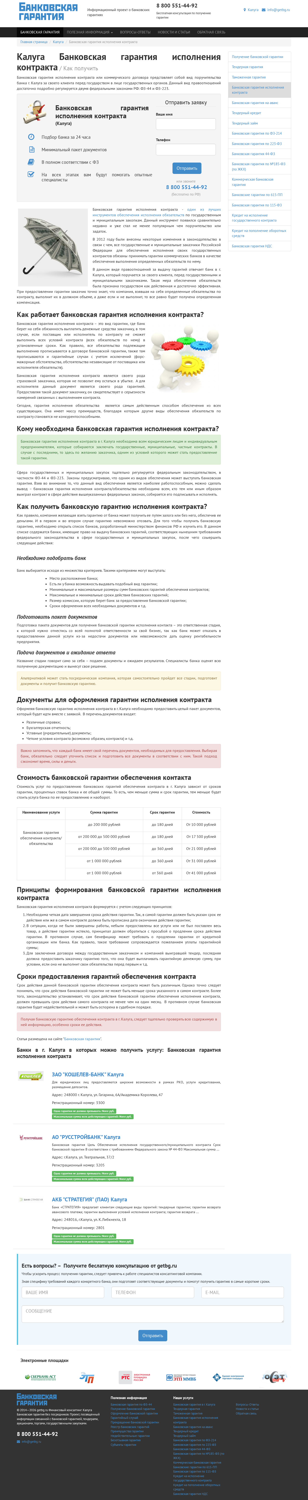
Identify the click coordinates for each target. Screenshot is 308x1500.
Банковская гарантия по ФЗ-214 (257, 133)
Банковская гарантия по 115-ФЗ (257, 205)
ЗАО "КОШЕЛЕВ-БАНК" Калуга (88, 1074)
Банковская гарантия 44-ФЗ (253, 153)
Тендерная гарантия (247, 67)
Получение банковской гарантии (257, 56)
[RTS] (134, 1377)
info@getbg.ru (277, 9)
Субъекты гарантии (123, 1445)
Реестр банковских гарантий (130, 1427)
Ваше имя (164, 114)
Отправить (187, 168)
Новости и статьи (174, 32)
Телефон (163, 139)
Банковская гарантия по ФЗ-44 (131, 1404)
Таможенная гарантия (249, 77)
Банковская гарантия (40, 32)
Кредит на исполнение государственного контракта (192, 1478)
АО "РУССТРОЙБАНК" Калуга (86, 1136)
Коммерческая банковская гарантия (197, 1463)
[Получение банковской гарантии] (48, 11)
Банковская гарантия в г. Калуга (194, 1404)
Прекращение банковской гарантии (135, 1422)
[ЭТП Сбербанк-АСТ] (40, 1377)
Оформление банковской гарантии (134, 1413)
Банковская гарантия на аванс (255, 102)
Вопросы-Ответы (135, 32)
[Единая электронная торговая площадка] (228, 1377)
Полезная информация (88, 32)
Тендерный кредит (246, 113)
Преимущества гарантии (127, 1431)
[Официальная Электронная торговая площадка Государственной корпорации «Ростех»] (87, 1377)
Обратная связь (211, 32)
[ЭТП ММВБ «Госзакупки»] (181, 1377)
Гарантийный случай (124, 1418)
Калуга (252, 9)
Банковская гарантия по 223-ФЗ (257, 143)
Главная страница (33, 41)
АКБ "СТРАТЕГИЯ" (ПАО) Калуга (89, 1199)
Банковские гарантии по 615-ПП (257, 194)
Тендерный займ (245, 123)
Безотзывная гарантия (126, 1440)
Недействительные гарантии (130, 1436)
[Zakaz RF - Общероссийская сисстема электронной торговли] (275, 1377)
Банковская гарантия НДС (252, 246)
